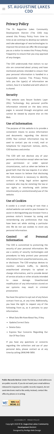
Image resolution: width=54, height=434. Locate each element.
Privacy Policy (33, 420)
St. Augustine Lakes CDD (29, 9)
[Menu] (3, 9)
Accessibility (20, 420)
